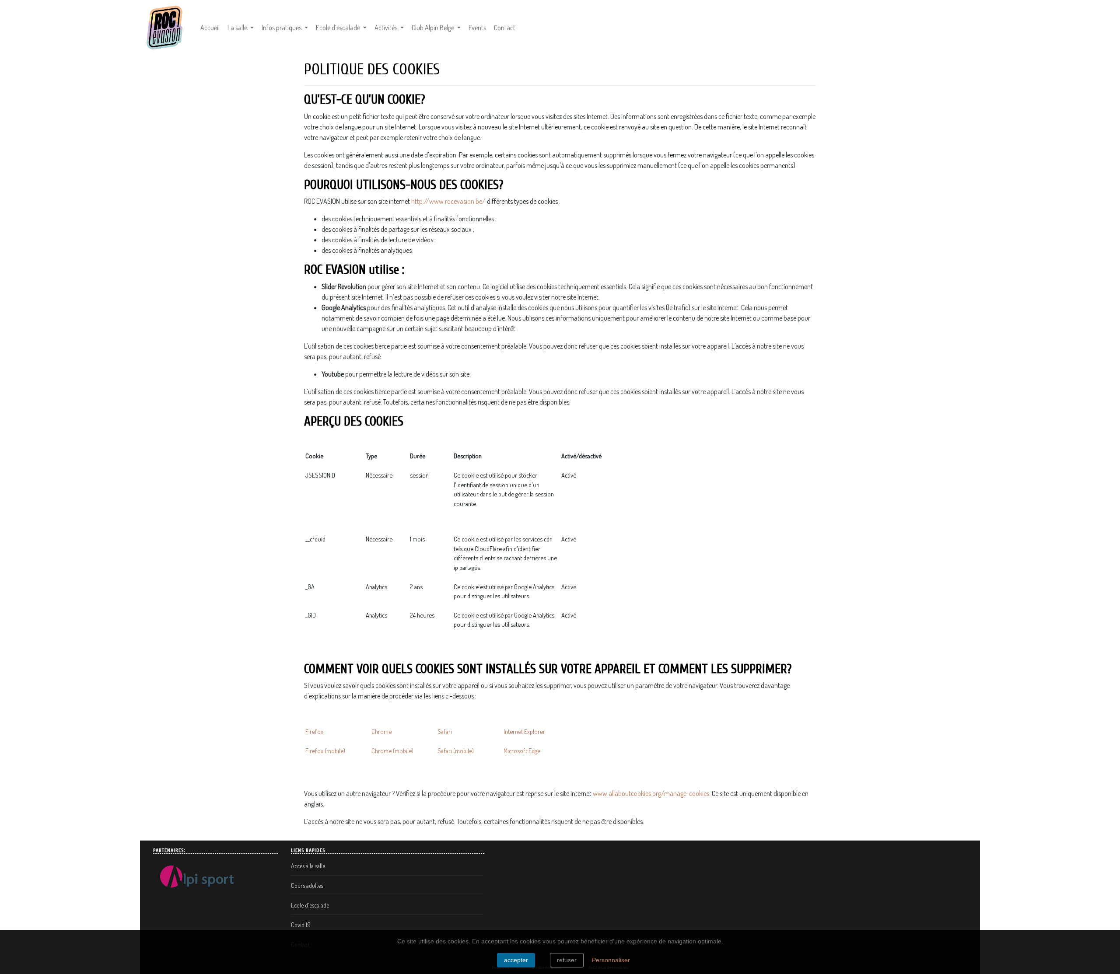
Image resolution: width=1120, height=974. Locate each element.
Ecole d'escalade (310, 905)
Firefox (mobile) (325, 750)
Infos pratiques (282, 27)
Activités (386, 27)
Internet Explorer (524, 731)
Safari (445, 731)
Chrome (381, 731)
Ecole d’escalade (338, 27)
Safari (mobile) (456, 750)
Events (477, 27)
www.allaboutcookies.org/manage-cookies (651, 793)
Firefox (314, 731)
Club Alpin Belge (433, 27)
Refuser (567, 960)
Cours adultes (307, 885)
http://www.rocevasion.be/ (448, 201)
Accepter (516, 960)
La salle (238, 27)
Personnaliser (611, 960)
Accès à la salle (308, 865)
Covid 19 (301, 925)
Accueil (210, 27)
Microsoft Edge (522, 750)
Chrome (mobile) (392, 750)
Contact (504, 27)
